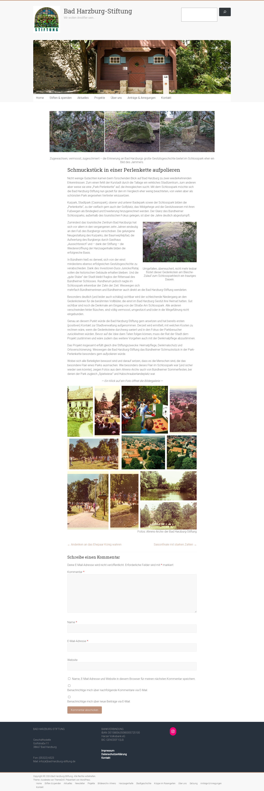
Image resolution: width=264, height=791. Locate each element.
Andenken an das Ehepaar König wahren (94, 544)
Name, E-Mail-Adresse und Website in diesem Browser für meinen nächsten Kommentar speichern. (134, 679)
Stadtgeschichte (143, 783)
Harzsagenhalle (126, 783)
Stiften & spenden (61, 98)
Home (40, 98)
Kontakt (166, 98)
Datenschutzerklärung (114, 754)
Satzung (194, 783)
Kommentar (75, 572)
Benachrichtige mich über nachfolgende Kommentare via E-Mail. (107, 690)
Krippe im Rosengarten (164, 783)
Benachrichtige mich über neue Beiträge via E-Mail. (99, 701)
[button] (80, 411)
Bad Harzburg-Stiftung (98, 11)
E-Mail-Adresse (77, 641)
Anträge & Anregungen (142, 98)
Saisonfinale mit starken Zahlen (175, 544)
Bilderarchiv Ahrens (107, 783)
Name (72, 622)
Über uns (116, 98)
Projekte (99, 98)
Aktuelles (83, 98)
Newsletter (80, 783)
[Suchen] (225, 12)
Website (72, 660)
